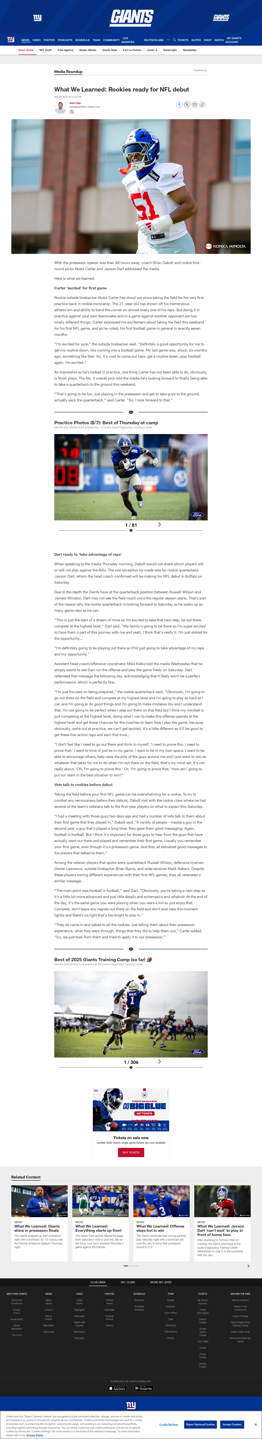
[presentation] (249, 1267)
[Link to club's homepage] (10, 39)
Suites (202, 1347)
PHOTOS (109, 1293)
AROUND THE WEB (240, 1293)
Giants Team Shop (240, 1331)
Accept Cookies (232, 1424)
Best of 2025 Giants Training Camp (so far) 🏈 (103, 959)
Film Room (79, 1331)
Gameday (109, 1309)
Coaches (170, 1306)
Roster (170, 1300)
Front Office (171, 1312)
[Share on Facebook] (179, 106)
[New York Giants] (131, 1406)
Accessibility (16, 1319)
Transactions (170, 1331)
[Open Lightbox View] (131, 485)
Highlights (79, 1309)
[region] (131, 1425)
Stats (170, 1319)
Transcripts (48, 1331)
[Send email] (195, 106)
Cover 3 (49, 1309)
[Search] (174, 39)
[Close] (256, 1424)
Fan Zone (16, 1335)
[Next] (159, 524)
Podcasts (79, 1338)
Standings (170, 1325)
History (109, 1325)
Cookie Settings (168, 1424)
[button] (126, 1266)
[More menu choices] (168, 39)
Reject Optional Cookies (200, 1424)
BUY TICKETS (131, 1152)
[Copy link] (202, 105)
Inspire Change (240, 1316)
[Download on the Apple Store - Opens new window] (117, 1388)
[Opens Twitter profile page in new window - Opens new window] (72, 111)
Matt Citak (75, 103)
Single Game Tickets (202, 1332)
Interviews (79, 1316)
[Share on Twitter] (187, 106)
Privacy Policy (34, 1435)
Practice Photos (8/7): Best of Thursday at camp (106, 422)
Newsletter (48, 1325)
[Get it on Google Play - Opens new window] (143, 1390)
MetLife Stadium (240, 1300)
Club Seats (202, 1341)
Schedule (139, 1300)
